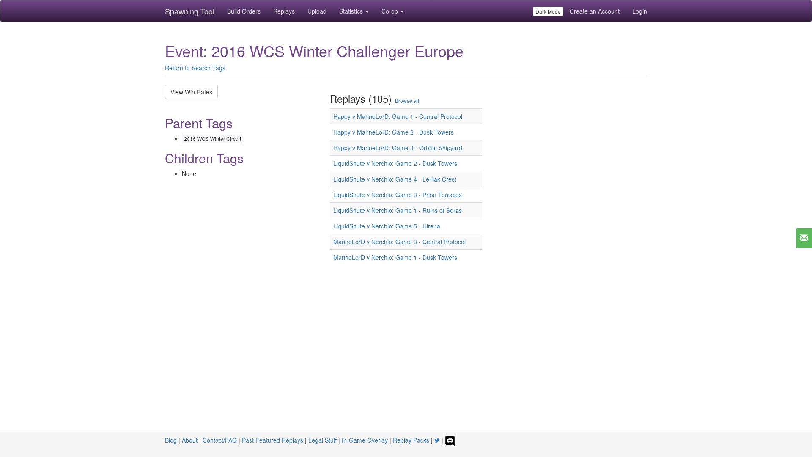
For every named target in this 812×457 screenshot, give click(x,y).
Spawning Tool (189, 11)
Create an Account (595, 11)
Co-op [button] (390, 11)
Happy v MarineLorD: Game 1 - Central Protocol (397, 116)
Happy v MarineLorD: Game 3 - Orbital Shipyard (397, 147)
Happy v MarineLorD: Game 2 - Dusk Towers (393, 132)
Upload (316, 11)
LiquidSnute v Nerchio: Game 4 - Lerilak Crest (394, 179)
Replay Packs (411, 440)
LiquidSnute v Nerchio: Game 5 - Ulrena (386, 226)
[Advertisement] (406, 354)
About (190, 440)
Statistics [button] (352, 11)
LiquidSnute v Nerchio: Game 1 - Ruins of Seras (397, 210)
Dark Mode (548, 11)
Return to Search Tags (195, 67)
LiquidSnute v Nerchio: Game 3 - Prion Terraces (397, 194)
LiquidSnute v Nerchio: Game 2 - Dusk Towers (395, 163)
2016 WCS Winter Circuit (212, 138)
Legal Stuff (322, 440)
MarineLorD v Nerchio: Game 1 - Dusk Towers (395, 257)
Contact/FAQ (220, 440)
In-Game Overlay (365, 440)
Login (639, 11)
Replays (284, 11)
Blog (171, 440)
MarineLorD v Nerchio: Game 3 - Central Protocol (399, 241)
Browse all (407, 100)
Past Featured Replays (272, 440)
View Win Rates (191, 92)
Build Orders (244, 11)
